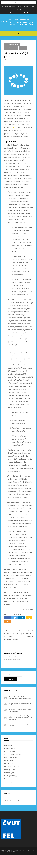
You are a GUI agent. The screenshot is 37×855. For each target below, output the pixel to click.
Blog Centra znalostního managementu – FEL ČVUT (21, 23)
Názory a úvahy (9, 751)
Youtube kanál (6, 851)
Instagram (31, 850)
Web (20, 850)
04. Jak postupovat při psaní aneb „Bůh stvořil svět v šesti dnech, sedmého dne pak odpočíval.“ (20, 717)
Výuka (23, 48)
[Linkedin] (21, 617)
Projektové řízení (10, 767)
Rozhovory (8, 773)
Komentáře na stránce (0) (12, 659)
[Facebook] (7, 617)
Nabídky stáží (9, 748)
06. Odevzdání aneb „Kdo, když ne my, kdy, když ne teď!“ (20, 704)
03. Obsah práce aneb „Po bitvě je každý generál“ (20, 725)
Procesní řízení (9, 764)
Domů (16, 850)
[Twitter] (14, 617)
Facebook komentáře (10, 657)
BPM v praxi (8, 745)
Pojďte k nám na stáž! (7, 850)
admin (6, 60)
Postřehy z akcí (11, 48)
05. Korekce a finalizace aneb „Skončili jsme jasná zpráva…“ (20, 710)
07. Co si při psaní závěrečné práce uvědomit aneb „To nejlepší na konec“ (20, 697)
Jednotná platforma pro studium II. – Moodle (26, 634)
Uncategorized (9, 776)
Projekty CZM (9, 770)
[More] (7, 621)
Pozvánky (7, 760)
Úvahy (6, 779)
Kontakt (13, 851)
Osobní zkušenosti (12, 44)
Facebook (24, 850)
